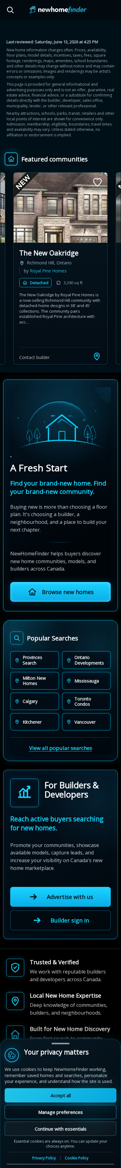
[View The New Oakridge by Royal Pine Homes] (60, 208)
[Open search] (10, 10)
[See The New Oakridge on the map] (97, 356)
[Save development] (97, 182)
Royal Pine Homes (48, 271)
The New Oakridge (48, 252)
